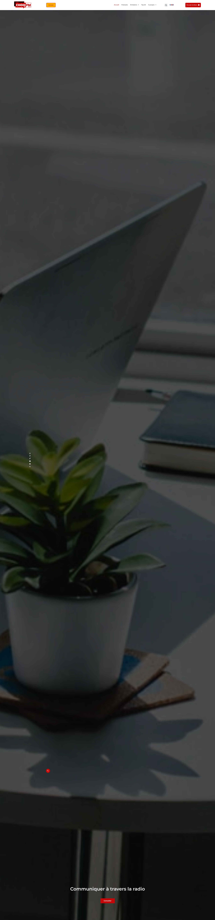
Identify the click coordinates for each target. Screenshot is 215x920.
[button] (166, 5)
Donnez (50, 5)
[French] (171, 5)
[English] (173, 5)
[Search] (48, 771)
